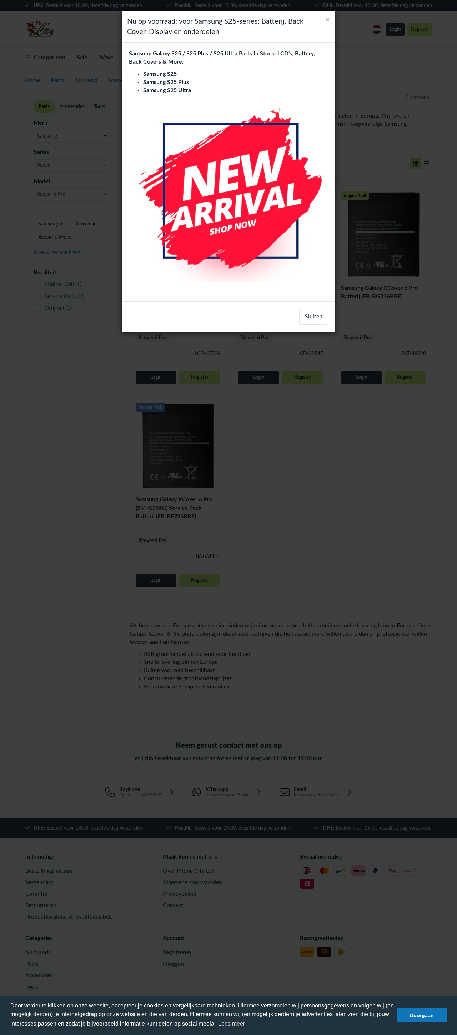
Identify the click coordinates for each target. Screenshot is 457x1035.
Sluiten (313, 316)
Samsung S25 (160, 74)
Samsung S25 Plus (166, 82)
